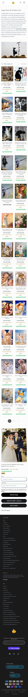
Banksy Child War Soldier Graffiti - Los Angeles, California (21, 173)
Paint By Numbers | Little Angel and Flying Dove (7, 230)
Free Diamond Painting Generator (10, 620)
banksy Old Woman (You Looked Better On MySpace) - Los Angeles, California (7, 173)
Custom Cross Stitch (7, 594)
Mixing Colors (6, 566)
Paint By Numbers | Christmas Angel (7, 347)
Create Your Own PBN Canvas (9, 618)
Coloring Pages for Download (9, 556)
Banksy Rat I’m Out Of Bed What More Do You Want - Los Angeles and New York (20, 84)
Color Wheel (6, 606)
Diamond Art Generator (8, 554)
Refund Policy (6, 532)
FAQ (4, 520)
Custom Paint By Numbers (8, 538)
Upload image (14, 494)
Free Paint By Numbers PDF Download (11, 622)
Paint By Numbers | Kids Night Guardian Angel (7, 143)
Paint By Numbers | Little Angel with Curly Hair (21, 201)
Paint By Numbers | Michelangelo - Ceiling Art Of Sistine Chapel (7, 84)
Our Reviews (5, 524)
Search (4, 586)
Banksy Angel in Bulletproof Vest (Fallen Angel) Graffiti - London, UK (21, 114)
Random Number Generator (9, 562)
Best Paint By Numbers (8, 602)
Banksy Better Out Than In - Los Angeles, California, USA (21, 143)
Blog (4, 536)
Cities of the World (7, 550)
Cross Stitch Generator (8, 552)
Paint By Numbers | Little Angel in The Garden (21, 259)
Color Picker (6, 608)
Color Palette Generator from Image (11, 616)
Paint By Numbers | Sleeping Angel (7, 288)
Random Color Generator (8, 612)
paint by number (21, 28)
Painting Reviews (6, 558)
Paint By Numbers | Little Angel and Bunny (7, 259)
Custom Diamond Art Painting (9, 596)
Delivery (5, 522)
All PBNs (5, 600)
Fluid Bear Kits (6, 598)
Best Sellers (5, 546)
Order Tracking (6, 526)
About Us (5, 588)
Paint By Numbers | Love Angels (7, 376)
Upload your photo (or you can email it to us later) (13, 490)
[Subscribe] (23, 642)
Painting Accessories (7, 548)
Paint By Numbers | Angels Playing (20, 405)
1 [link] (9, 421)
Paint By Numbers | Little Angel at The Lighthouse (7, 114)
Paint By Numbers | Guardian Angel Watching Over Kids (7, 405)
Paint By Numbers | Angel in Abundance (7, 318)
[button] (3, 2)
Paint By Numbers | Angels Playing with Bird (20, 347)
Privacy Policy (6, 528)
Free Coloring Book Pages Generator (11, 560)
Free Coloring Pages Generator (10, 624)
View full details (5, 510)
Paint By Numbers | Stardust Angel (21, 318)
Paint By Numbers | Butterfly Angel (21, 376)
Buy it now (14, 505)
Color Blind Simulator (8, 610)
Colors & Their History (8, 564)
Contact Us (5, 534)
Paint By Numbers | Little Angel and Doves (21, 230)
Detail (2, 476)
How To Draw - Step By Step (9, 568)
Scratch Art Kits (6, 592)
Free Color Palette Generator (9, 614)
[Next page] (18, 421)
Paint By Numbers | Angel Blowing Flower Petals (21, 288)
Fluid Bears (5, 542)
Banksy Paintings (7, 544)
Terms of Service (6, 530)
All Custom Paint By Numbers (9, 540)
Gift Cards (5, 590)
